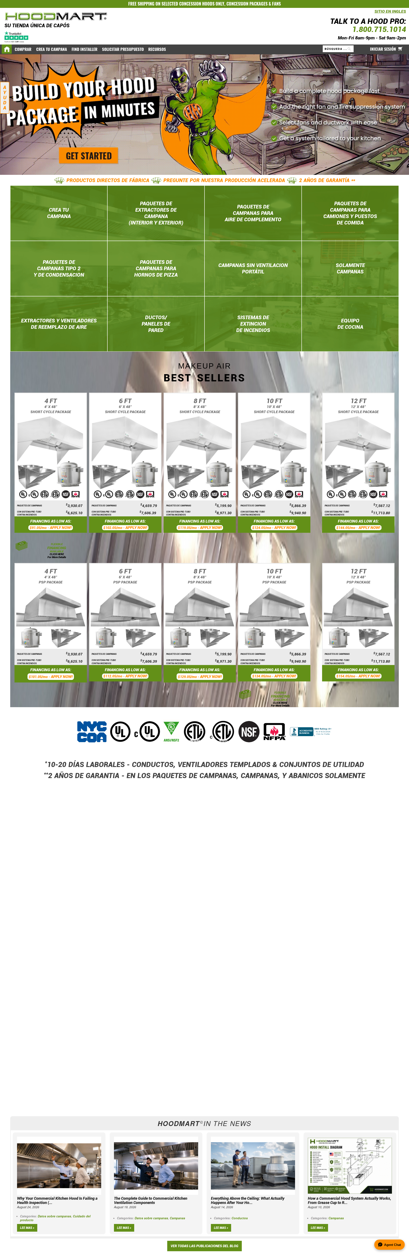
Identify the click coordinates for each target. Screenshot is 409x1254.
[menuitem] (23, 49)
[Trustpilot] (17, 36)
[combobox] (338, 48)
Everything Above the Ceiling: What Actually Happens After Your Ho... (247, 1200)
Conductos (240, 1218)
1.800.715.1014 (379, 29)
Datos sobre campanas (54, 1216)
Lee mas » (27, 1228)
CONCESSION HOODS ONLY (201, 4)
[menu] (204, 49)
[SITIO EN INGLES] (373, 14)
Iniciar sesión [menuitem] (383, 49)
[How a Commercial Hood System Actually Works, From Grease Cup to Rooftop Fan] (350, 1165)
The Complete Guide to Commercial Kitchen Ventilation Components (150, 1200)
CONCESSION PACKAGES (247, 4)
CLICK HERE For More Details (57, 556)
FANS (276, 4)
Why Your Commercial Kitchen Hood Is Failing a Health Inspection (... (57, 1200)
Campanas (177, 1218)
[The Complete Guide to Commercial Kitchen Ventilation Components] (156, 1165)
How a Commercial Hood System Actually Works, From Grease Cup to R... (349, 1200)
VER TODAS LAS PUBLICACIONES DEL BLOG (204, 1246)
